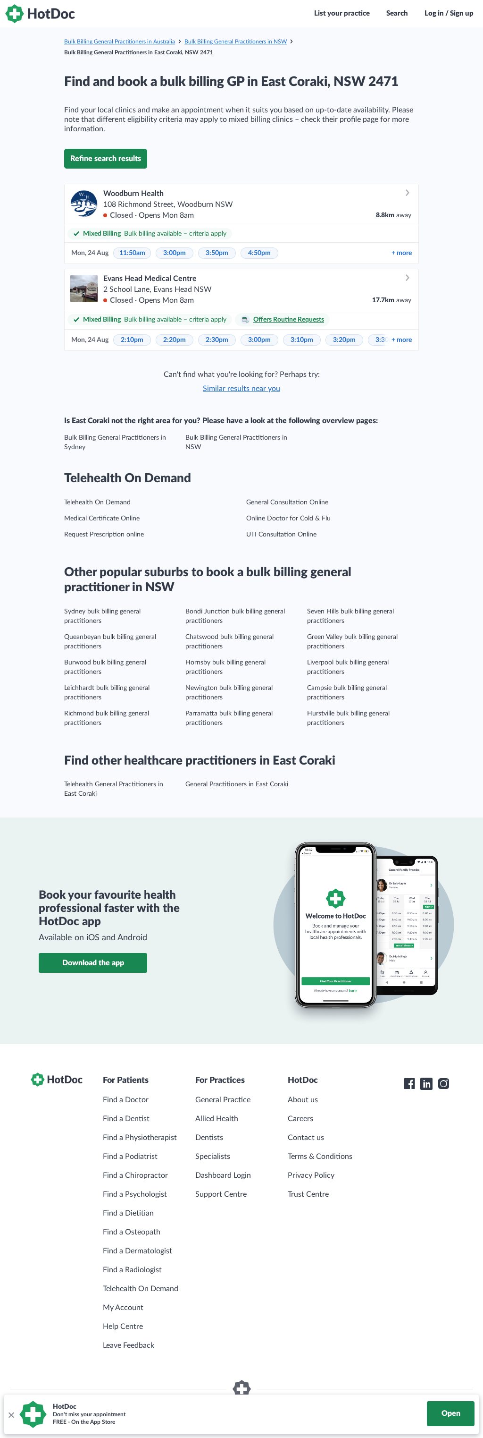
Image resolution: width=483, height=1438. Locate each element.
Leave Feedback (128, 1345)
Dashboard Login (223, 1175)
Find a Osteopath (131, 1232)
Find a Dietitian (128, 1213)
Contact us (306, 1137)
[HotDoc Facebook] (409, 1084)
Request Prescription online (104, 534)
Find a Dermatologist (137, 1251)
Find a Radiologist (132, 1270)
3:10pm (302, 340)
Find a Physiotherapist (140, 1137)
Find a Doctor (126, 1100)
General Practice (222, 1100)
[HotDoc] (40, 13)
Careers (300, 1119)
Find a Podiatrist (130, 1156)
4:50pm (259, 253)
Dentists (209, 1137)
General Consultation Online (287, 502)
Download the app (93, 963)
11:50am (132, 253)
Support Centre (221, 1194)
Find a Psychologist (135, 1194)
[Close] (11, 1414)
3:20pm (344, 340)
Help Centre (123, 1326)
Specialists (212, 1156)
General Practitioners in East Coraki (236, 784)
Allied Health (216, 1119)
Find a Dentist (126, 1119)
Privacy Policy (311, 1175)
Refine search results (105, 158)
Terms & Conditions (320, 1156)
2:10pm (132, 340)
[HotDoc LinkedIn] (426, 1084)
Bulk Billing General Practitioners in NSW (235, 41)
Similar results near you (241, 388)
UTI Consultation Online (281, 534)
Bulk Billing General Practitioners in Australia (119, 41)
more (401, 253)
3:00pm (174, 253)
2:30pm (217, 340)
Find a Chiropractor (135, 1175)
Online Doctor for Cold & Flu (288, 518)
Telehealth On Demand (97, 502)
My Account (123, 1307)
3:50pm (217, 253)
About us (303, 1100)
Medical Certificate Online (102, 518)
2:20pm (174, 340)
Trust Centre (308, 1194)
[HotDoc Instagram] (443, 1084)
